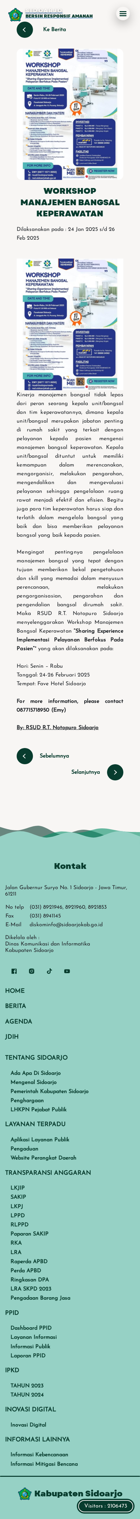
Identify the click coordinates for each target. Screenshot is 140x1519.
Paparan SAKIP (30, 1234)
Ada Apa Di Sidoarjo (36, 1073)
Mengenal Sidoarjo (34, 1082)
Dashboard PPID (31, 1328)
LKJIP (18, 1188)
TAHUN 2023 (27, 1386)
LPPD (18, 1216)
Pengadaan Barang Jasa (40, 1298)
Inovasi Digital (28, 1425)
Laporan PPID (28, 1356)
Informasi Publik (30, 1347)
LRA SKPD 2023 (31, 1289)
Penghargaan (27, 1100)
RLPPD (20, 1225)
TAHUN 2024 (27, 1395)
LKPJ (17, 1206)
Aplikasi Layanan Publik (40, 1140)
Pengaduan (24, 1149)
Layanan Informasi (34, 1337)
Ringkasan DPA (30, 1280)
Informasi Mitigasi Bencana (44, 1464)
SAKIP (18, 1197)
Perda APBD (26, 1271)
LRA (16, 1252)
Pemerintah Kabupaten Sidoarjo (50, 1091)
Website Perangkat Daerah (43, 1158)
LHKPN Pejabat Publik (39, 1110)
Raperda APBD (29, 1261)
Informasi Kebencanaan (39, 1455)
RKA (16, 1243)
